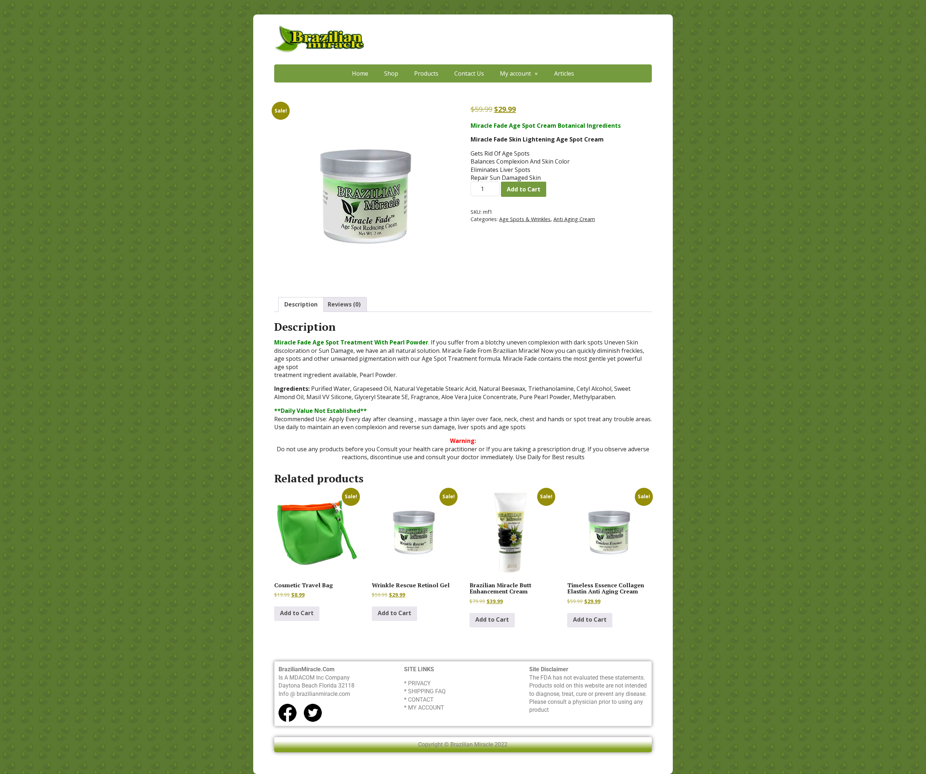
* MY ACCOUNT (424, 707)
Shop (391, 73)
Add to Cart (523, 189)
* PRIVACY (417, 683)
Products (426, 73)
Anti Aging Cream (574, 219)
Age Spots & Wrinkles (525, 219)
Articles (564, 73)
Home (360, 73)
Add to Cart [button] (297, 613)
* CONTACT (419, 699)
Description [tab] (301, 304)
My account (515, 73)
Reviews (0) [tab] (344, 304)
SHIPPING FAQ (427, 691)
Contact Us (469, 73)
